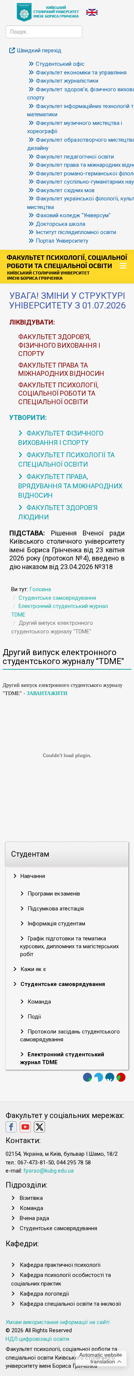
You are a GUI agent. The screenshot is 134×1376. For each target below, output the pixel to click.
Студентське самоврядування (57, 598)
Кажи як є (32, 969)
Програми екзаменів (53, 893)
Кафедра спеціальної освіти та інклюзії (70, 1303)
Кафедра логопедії (44, 1293)
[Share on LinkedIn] (109, 1077)
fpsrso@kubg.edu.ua (48, 1170)
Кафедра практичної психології (60, 1265)
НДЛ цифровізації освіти (37, 1339)
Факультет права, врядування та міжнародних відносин (70, 486)
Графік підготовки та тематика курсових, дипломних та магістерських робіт (69, 946)
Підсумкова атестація (55, 908)
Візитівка (31, 1198)
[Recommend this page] (121, 1077)
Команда (38, 1001)
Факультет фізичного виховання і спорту (60, 437)
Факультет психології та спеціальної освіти (66, 459)
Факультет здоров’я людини (58, 512)
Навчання (32, 876)
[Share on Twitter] (98, 1077)
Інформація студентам (55, 923)
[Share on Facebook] (87, 1077)
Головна (40, 589)
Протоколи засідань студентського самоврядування (70, 1035)
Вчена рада (34, 1218)
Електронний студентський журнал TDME (62, 1058)
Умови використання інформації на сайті (58, 1322)
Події (33, 1016)
